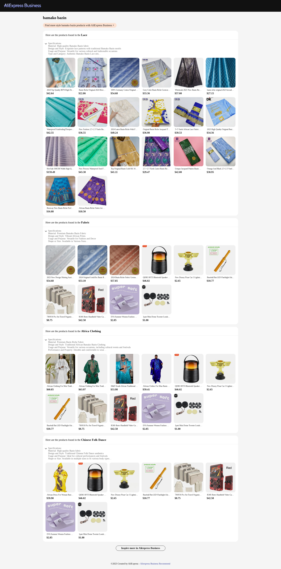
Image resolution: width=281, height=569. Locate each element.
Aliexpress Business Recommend (155, 563)
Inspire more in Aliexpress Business (140, 548)
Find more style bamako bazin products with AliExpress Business (78, 25)
